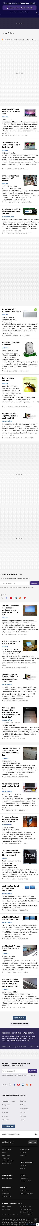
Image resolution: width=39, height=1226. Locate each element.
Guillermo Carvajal (14, 437)
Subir (31, 1142)
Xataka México (6, 1206)
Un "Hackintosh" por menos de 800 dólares (10, 178)
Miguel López (11, 135)
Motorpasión (24, 1178)
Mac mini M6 (20, 40)
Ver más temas (8, 1126)
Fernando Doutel (13, 202)
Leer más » (6, 133)
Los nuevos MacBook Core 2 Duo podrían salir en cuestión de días (11, 751)
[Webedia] (8, 1143)
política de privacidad (26, 587)
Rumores (5, 348)
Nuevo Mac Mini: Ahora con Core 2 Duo (11, 310)
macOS (4, 858)
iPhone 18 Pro (31, 40)
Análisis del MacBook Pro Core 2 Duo (11, 642)
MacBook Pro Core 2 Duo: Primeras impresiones (10, 888)
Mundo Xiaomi (6, 1164)
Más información (31, 1224)
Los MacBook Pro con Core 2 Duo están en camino (11, 948)
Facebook (6, 597)
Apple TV (5, 1108)
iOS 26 (22, 1120)
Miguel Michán (12, 335)
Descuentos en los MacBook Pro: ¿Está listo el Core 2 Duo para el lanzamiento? (11, 982)
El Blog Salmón (24, 1191)
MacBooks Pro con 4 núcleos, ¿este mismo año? (11, 111)
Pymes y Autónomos (26, 1193)
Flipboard (24, 597)
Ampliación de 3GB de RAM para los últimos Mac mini (11, 211)
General (5, 150)
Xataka (4, 1152)
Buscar (36, 1134)
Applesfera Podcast (20, 1047)
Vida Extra (23, 1155)
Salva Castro (12, 371)
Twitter (1, 597)
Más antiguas (19, 1018)
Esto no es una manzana (8, 379)
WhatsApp (5, 1116)
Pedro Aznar (11, 634)
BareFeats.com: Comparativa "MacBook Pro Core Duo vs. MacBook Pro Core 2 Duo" (11, 712)
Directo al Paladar (7, 1178)
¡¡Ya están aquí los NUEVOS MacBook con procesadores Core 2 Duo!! (10, 677)
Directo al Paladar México (10, 1215)
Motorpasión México (26, 1215)
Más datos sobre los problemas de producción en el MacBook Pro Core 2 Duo (10, 610)
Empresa (5, 117)
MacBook (23, 1116)
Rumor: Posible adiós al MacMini (11, 343)
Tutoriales (31, 1047)
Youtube (10, 597)
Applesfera (5, 1158)
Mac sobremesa (8, 217)
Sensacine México (25, 1209)
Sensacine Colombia (26, 1212)
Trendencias (6, 1191)
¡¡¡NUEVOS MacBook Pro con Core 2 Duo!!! (11, 918)
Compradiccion (6, 1196)
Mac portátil (7, 421)
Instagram (15, 597)
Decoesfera (5, 1193)
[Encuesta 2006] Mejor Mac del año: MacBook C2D (10, 415)
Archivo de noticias (20, 1024)
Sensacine (23, 1165)
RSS (20, 597)
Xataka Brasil (6, 1209)
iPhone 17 (5, 1120)
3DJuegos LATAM (25, 1206)
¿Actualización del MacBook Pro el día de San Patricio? (11, 144)
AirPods (22, 1105)
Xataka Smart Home (8, 1161)
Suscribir (34, 583)
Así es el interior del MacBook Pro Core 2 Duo (10, 786)
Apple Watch (24, 1108)
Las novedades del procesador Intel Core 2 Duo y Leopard (11, 852)
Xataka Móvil (6, 1155)
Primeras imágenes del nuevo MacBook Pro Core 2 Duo (10, 819)
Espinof (22, 1168)
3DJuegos (23, 1152)
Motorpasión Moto (26, 1181)
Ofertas (22, 1112)
